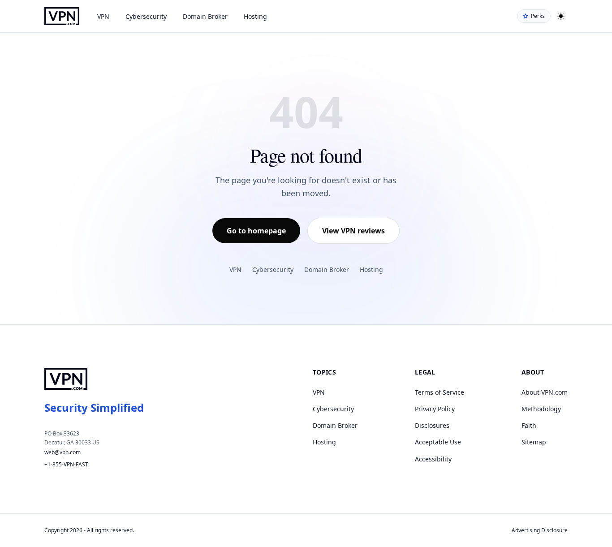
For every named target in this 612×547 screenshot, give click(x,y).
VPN (103, 16)
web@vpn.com (62, 452)
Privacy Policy (435, 409)
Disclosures (432, 425)
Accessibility (433, 459)
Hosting (255, 16)
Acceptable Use (438, 442)
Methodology (541, 409)
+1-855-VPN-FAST (66, 464)
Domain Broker (205, 16)
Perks (538, 16)
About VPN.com (544, 392)
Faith (528, 425)
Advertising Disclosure (540, 530)
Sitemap (533, 442)
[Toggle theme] (561, 16)
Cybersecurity (146, 16)
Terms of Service (439, 392)
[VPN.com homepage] (61, 16)
